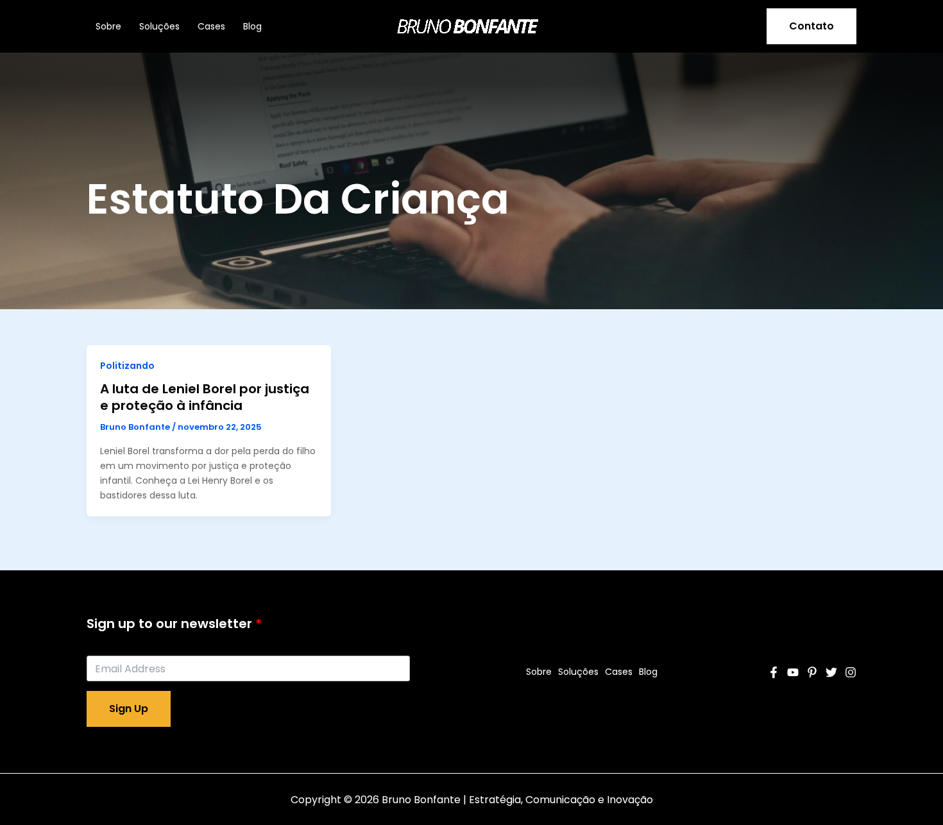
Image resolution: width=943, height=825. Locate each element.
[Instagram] (850, 672)
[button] (811, 26)
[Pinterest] (812, 672)
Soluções (159, 26)
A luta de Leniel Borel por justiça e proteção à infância (204, 397)
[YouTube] (793, 672)
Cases (211, 26)
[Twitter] (831, 672)
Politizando (127, 365)
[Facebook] (773, 672)
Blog (252, 26)
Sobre (108, 26)
